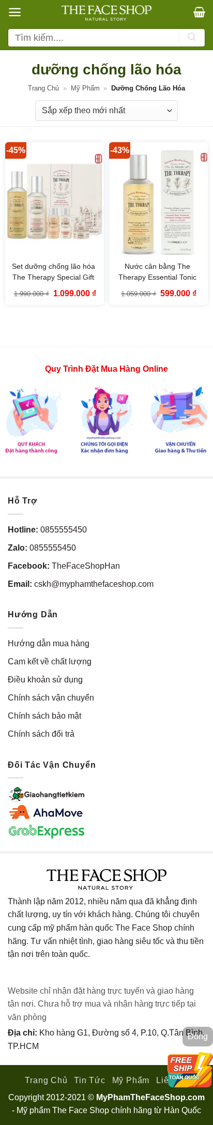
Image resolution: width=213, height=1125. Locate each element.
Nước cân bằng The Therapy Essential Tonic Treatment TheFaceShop (157, 277)
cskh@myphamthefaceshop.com (94, 584)
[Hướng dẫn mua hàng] (106, 419)
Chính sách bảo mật (44, 715)
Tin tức (89, 1080)
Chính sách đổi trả (41, 733)
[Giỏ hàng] (199, 12)
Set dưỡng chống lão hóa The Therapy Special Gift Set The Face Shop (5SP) (53, 277)
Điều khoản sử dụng (45, 679)
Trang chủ (43, 88)
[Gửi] (192, 38)
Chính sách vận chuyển (51, 697)
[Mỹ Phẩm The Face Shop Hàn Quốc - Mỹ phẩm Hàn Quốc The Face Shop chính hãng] (106, 13)
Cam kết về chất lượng (50, 661)
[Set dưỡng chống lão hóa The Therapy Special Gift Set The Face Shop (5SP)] (54, 201)
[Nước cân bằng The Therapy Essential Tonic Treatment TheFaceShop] (158, 201)
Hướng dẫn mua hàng (48, 643)
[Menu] (15, 12)
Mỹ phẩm (85, 88)
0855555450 (63, 529)
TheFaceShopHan (86, 565)
